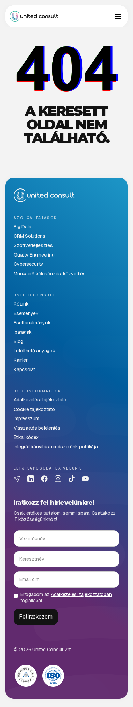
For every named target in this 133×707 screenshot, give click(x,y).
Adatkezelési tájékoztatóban (81, 594)
